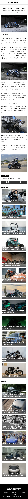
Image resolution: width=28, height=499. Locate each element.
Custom (12, 178)
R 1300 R (19, 178)
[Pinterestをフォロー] (20, 182)
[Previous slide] (3, 71)
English (6, 34)
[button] (11, 77)
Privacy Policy (5, 492)
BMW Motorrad (6, 175)
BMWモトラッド (5, 38)
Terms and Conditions (14, 493)
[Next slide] (25, 71)
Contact (23, 492)
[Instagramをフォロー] (7, 182)
